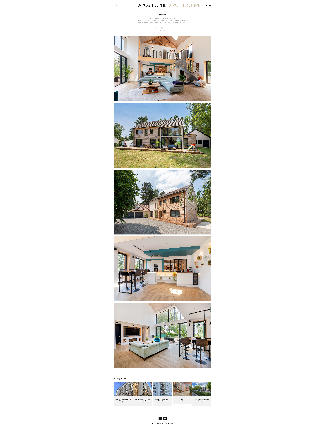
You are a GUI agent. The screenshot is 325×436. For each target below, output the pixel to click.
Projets (116, 5)
